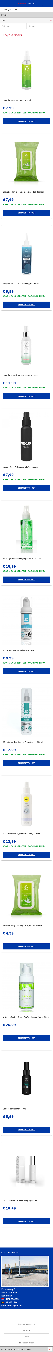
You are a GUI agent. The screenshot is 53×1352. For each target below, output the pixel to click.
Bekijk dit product (26, 121)
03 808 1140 (11, 1302)
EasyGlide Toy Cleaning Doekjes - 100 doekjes (23, 192)
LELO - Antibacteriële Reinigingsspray (20, 1200)
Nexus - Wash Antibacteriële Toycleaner (20, 467)
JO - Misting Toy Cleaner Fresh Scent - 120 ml (23, 742)
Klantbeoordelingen (26, 1343)
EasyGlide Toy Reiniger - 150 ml (17, 100)
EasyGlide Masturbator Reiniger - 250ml (21, 283)
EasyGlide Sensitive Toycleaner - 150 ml (20, 375)
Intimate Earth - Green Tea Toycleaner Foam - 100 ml (26, 1017)
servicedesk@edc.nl (11, 1305)
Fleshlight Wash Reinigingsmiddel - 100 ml (22, 558)
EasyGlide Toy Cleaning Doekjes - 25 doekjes (23, 925)
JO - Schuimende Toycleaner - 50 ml (18, 650)
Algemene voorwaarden (26, 1324)
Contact (26, 1336)
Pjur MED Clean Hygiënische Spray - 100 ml (21, 833)
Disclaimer (26, 1330)
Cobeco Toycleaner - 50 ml (14, 1108)
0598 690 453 (12, 1299)
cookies (28, 1349)
